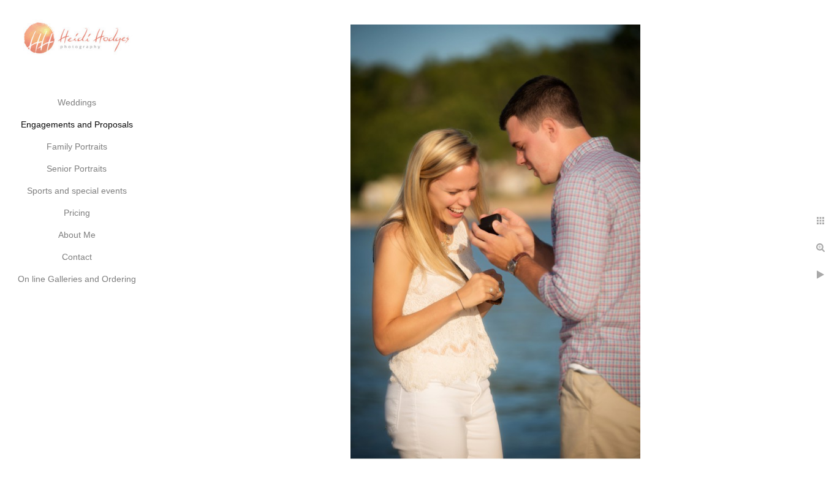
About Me (77, 235)
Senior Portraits (77, 168)
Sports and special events (77, 191)
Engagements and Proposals (77, 124)
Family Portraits (77, 146)
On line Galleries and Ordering (77, 279)
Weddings (77, 102)
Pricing (77, 213)
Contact (77, 257)
